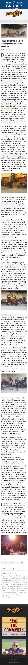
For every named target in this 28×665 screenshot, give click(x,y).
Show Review (20, 562)
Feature (4, 562)
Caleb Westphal (4, 49)
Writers (11, 662)
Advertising (16, 662)
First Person (11, 562)
